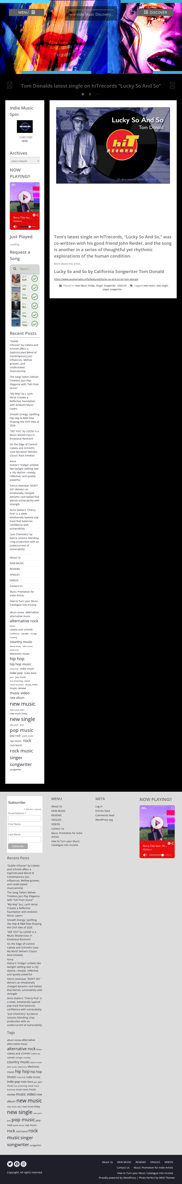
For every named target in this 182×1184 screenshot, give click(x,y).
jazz (12, 677)
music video (20, 692)
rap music (16, 741)
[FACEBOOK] (17, 1164)
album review (17, 612)
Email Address (17, 813)
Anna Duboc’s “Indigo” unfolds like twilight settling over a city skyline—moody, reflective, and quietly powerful (24, 470)
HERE (25, 141)
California (14, 633)
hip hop (17, 658)
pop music (21, 730)
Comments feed (104, 815)
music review (18, 688)
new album (17, 698)
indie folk (14, 668)
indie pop (16, 673)
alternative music (20, 616)
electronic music (20, 653)
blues (12, 625)
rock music (21, 750)
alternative (32, 612)
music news (31, 684)
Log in (99, 806)
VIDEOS (14, 580)
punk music (27, 735)
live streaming (16, 681)
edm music (28, 646)
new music (149, 285)
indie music (27, 668)
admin (96, 94)
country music (21, 641)
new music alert (17, 710)
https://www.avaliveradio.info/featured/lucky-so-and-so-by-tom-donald (96, 279)
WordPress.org (104, 819)
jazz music (20, 677)
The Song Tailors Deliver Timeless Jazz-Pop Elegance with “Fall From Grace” (24, 382)
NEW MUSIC (17, 563)
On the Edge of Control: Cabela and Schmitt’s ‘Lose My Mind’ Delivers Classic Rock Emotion (24, 450)
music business (17, 684)
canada (25, 633)
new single (162, 285)
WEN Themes (167, 1177)
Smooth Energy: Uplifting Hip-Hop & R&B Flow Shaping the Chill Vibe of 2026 (24, 420)
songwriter (15, 769)
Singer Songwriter (106, 285)
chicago (33, 633)
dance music (15, 646)
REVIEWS (15, 569)
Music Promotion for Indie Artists (22, 593)
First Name (14, 824)
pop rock (15, 735)
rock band (16, 745)
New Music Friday (85, 285)
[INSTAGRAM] (23, 1164)
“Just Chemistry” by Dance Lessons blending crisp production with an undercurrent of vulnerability (24, 542)
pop (22, 724)
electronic (14, 650)
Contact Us (16, 586)
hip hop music (20, 664)
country (13, 637)
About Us (15, 557)
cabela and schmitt (21, 629)
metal (27, 680)
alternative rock (24, 620)
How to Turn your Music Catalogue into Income (24, 602)
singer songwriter (112, 289)
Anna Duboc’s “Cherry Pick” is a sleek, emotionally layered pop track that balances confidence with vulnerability (24, 519)
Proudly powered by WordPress (117, 1177)
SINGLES (122, 285)
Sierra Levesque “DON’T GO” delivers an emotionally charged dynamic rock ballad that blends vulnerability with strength (24, 495)
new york (14, 724)
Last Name (14, 834)
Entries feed (102, 811)
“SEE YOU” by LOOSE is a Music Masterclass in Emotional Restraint (24, 434)
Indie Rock (30, 673)
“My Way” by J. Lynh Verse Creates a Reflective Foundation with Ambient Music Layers (22, 401)
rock (27, 740)
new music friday (19, 713)
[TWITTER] (10, 1164)
